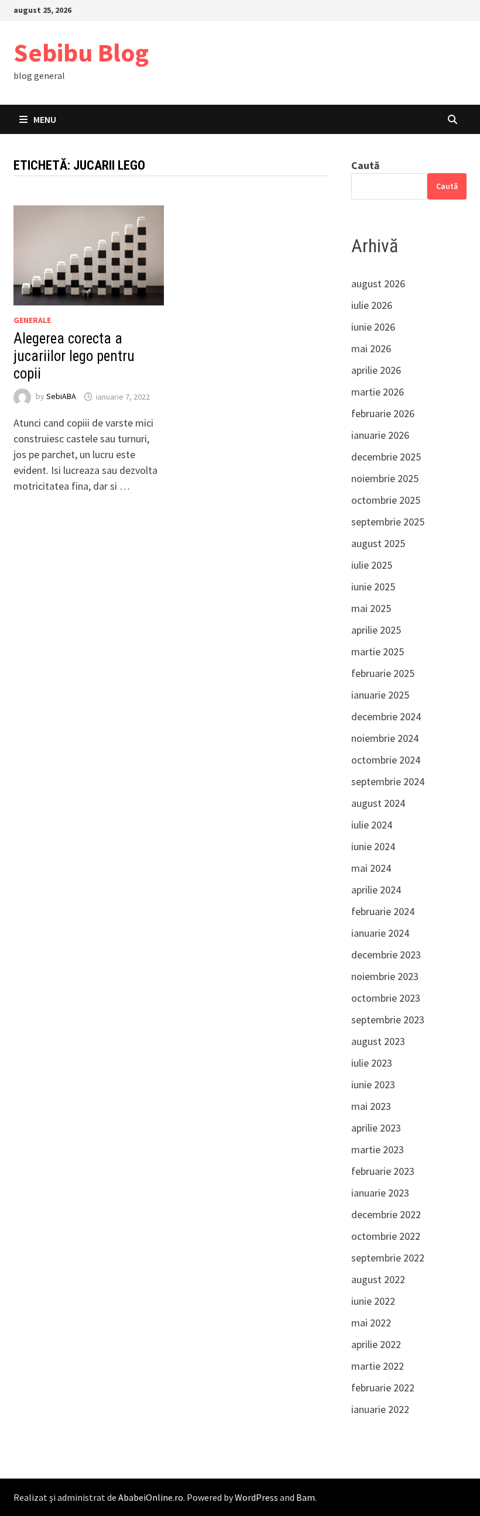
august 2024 (378, 803)
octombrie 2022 (385, 1236)
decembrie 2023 (386, 954)
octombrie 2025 (385, 500)
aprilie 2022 (376, 1344)
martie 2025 (377, 651)
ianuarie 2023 (380, 1192)
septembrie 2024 (387, 781)
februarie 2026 (382, 413)
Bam (305, 1497)
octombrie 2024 (385, 759)
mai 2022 (371, 1322)
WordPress (256, 1497)
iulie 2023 (371, 1063)
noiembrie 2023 (385, 976)
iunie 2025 (373, 586)
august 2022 (378, 1279)
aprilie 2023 (376, 1128)
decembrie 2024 (386, 716)
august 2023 (378, 1041)
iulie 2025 (371, 565)
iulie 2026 (371, 305)
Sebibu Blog (81, 52)
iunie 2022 (373, 1301)
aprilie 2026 (376, 370)
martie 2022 (377, 1366)
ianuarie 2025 (380, 695)
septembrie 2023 (387, 1019)
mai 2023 (371, 1106)
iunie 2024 (373, 846)
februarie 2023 (382, 1171)
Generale (32, 320)
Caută (365, 165)
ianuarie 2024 (380, 933)
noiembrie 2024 (385, 738)
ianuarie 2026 (380, 435)
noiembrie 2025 (385, 478)
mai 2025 (371, 608)
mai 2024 (371, 868)
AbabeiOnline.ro (150, 1497)
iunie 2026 (373, 327)
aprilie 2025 (376, 630)
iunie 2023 (373, 1084)
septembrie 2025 (387, 521)
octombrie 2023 (385, 998)
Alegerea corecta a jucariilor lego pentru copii (74, 356)
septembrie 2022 (387, 1257)
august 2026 (378, 283)
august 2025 (378, 543)
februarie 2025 (382, 673)
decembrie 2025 (386, 456)
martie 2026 (377, 391)
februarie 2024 (382, 911)
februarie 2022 (382, 1387)
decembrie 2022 (386, 1214)
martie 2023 (377, 1149)
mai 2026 (371, 348)
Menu (44, 119)
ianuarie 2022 (380, 1409)
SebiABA (61, 396)
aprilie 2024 (376, 889)
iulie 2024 (371, 824)
